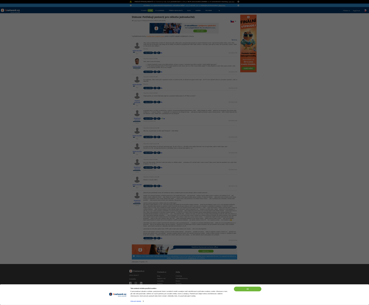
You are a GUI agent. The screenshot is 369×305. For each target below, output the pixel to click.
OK (248, 289)
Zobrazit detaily (135, 301)
